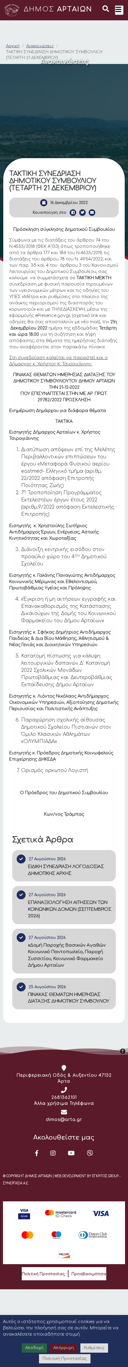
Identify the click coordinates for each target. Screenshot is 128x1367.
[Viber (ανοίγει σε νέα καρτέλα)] (90, 1153)
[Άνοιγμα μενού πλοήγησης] (119, 10)
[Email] (92, 212)
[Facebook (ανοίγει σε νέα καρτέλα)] (37, 1153)
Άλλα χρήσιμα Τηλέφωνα (64, 1103)
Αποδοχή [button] (34, 1348)
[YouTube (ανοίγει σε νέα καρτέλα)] (71, 1153)
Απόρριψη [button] (63, 1348)
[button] (105, 9)
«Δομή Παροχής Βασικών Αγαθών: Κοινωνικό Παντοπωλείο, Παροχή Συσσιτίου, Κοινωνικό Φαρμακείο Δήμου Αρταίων (67, 955)
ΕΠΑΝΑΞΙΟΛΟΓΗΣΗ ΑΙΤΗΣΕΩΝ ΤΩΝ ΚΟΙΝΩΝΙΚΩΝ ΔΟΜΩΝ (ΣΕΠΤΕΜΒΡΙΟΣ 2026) (69, 909)
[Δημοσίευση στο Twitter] (82, 212)
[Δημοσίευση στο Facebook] (73, 212)
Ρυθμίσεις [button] (94, 1348)
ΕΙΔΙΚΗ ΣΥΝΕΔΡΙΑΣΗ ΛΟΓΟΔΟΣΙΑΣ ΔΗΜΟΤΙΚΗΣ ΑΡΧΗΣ (66, 870)
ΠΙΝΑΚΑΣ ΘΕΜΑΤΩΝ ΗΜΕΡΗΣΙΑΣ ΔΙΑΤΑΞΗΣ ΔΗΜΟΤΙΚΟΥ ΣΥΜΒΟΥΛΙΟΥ (68, 998)
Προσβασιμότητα (88, 1274)
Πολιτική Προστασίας (43, 1274)
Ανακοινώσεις (40, 46)
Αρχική (13, 46)
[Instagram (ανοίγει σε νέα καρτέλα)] (53, 1153)
